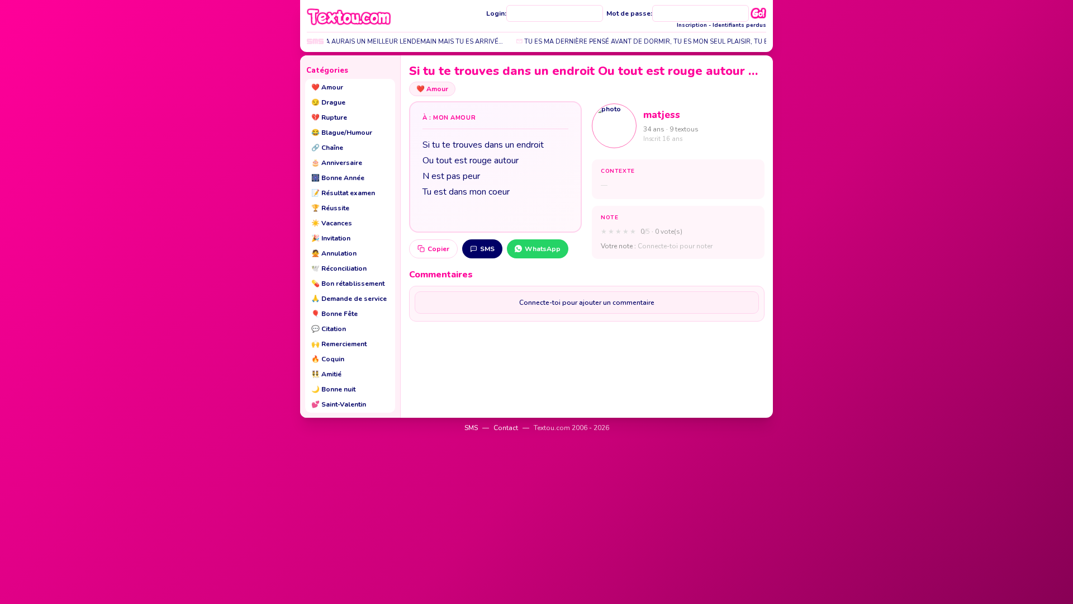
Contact (505, 427)
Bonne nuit (333, 389)
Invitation (330, 238)
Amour (327, 87)
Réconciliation (339, 268)
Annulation (334, 253)
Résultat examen (343, 192)
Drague (328, 102)
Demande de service (349, 298)
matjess (661, 114)
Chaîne (327, 147)
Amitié (326, 374)
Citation (328, 328)
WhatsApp (543, 248)
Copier (438, 248)
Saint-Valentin (338, 404)
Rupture (329, 117)
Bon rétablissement (347, 283)
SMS (487, 248)
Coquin (327, 359)
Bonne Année (337, 177)
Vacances (331, 223)
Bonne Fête (334, 313)
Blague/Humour (341, 132)
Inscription (692, 25)
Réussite (330, 208)
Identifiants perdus (739, 25)
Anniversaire (336, 162)
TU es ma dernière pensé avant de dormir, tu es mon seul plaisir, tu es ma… (644, 41)
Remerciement (339, 343)
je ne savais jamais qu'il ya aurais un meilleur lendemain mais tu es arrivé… (359, 41)
